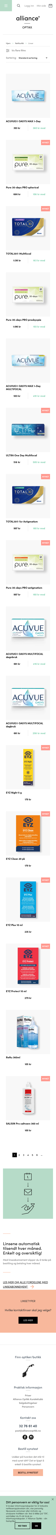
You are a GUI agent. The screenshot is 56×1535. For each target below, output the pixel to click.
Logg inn (29, 5)
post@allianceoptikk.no (28, 1430)
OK (36, 1525)
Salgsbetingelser (28, 1402)
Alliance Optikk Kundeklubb (28, 1399)
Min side (41, 5)
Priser (28, 1395)
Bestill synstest (28, 1472)
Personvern (28, 1406)
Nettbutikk (19, 43)
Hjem (8, 43)
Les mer (28, 1320)
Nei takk (22, 1525)
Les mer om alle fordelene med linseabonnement (25, 1284)
